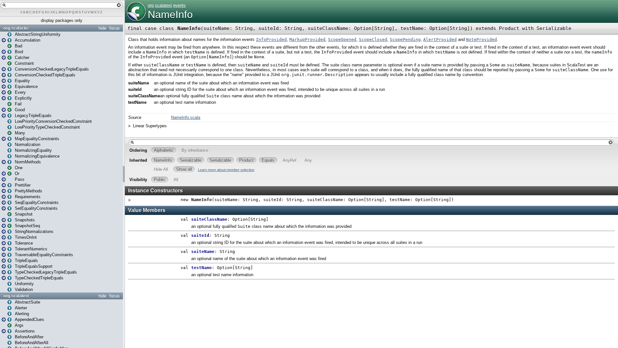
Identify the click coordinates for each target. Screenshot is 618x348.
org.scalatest (16, 296)
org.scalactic (16, 28)
